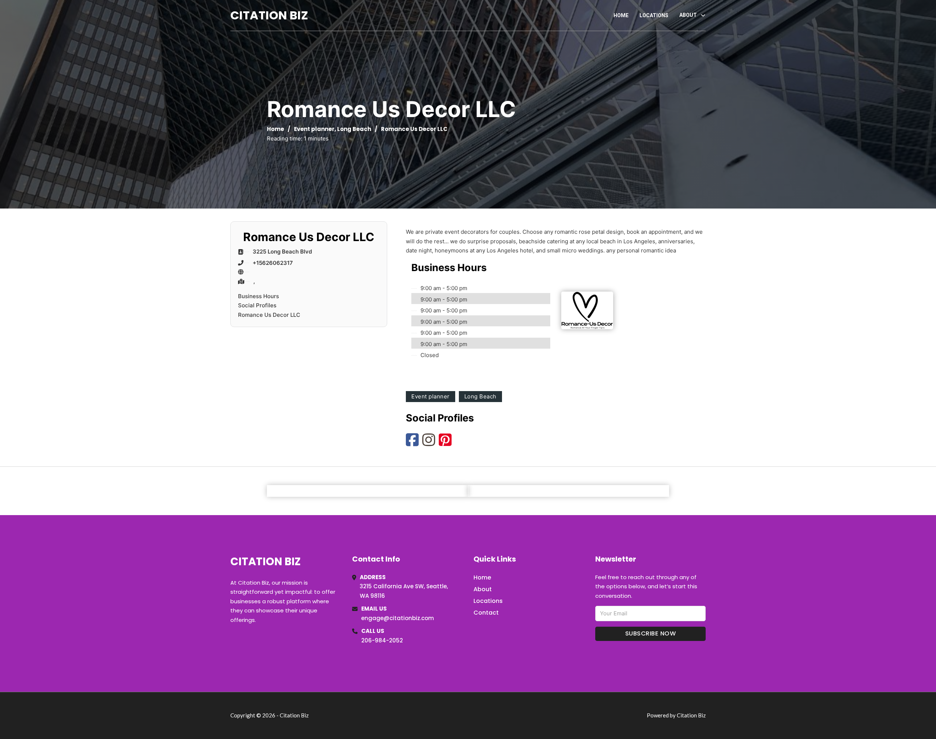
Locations (653, 15)
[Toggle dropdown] (703, 15)
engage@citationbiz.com (397, 618)
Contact (486, 612)
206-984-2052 (382, 640)
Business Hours (258, 296)
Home (621, 15)
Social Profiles (257, 305)
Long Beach (354, 129)
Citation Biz (269, 15)
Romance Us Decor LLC (269, 314)
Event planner (314, 129)
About (482, 589)
